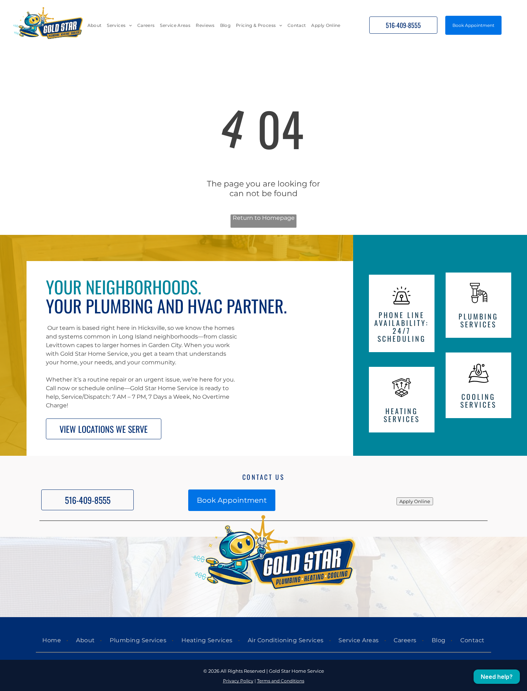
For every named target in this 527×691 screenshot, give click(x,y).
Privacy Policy (238, 680)
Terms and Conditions (280, 680)
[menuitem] (95, 25)
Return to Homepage (264, 217)
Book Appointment (473, 25)
